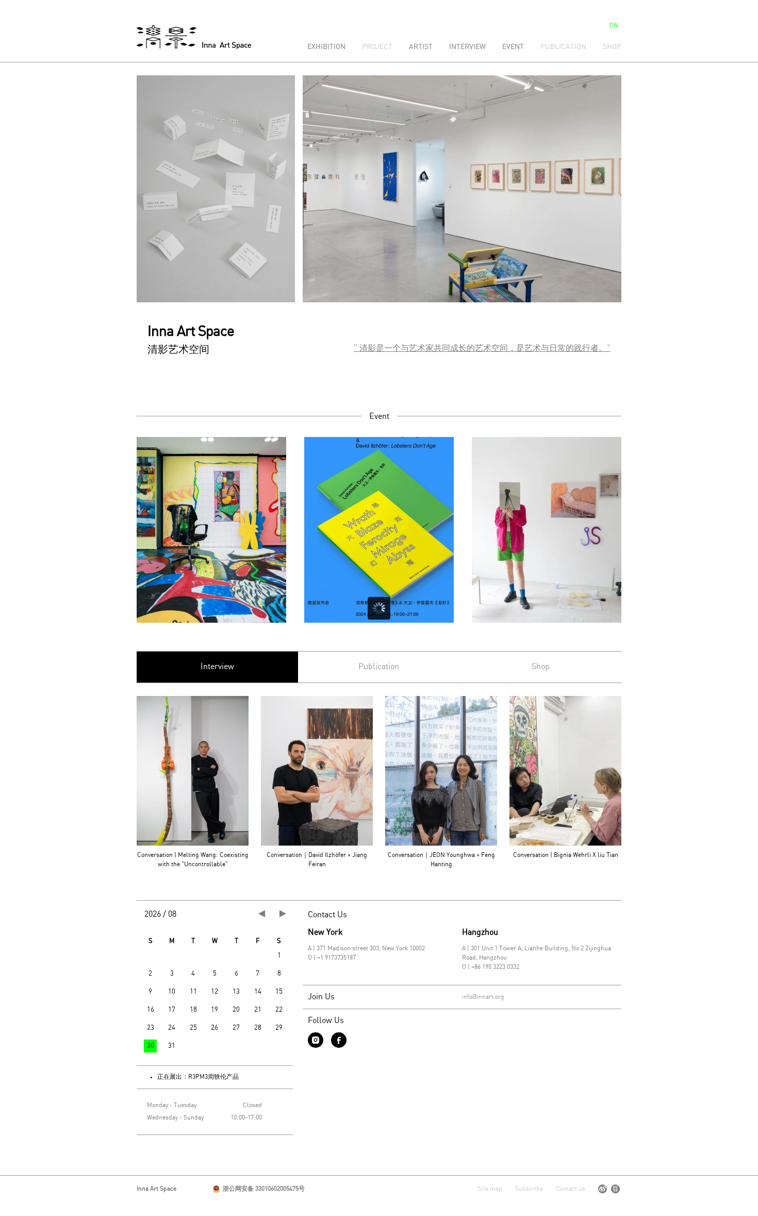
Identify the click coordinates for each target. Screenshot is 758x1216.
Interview (467, 47)
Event (513, 47)
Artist (421, 47)
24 (171, 1028)
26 (214, 1028)
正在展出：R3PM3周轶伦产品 (198, 1077)
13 (236, 991)
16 (150, 1010)
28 (257, 1028)
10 (171, 991)
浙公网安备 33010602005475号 (264, 1189)
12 (214, 991)
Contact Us (327, 915)
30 (150, 1046)
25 (193, 1028)
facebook (339, 1040)
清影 (194, 37)
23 (150, 1028)
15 (279, 991)
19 (214, 1010)
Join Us (321, 997)
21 (257, 1010)
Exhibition (326, 47)
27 (236, 1028)
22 (279, 1010)
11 (193, 991)
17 (171, 1010)
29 (279, 1028)
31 (171, 1046)
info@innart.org (483, 997)
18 (193, 1010)
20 (236, 1010)
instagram (315, 1040)
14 (257, 991)
